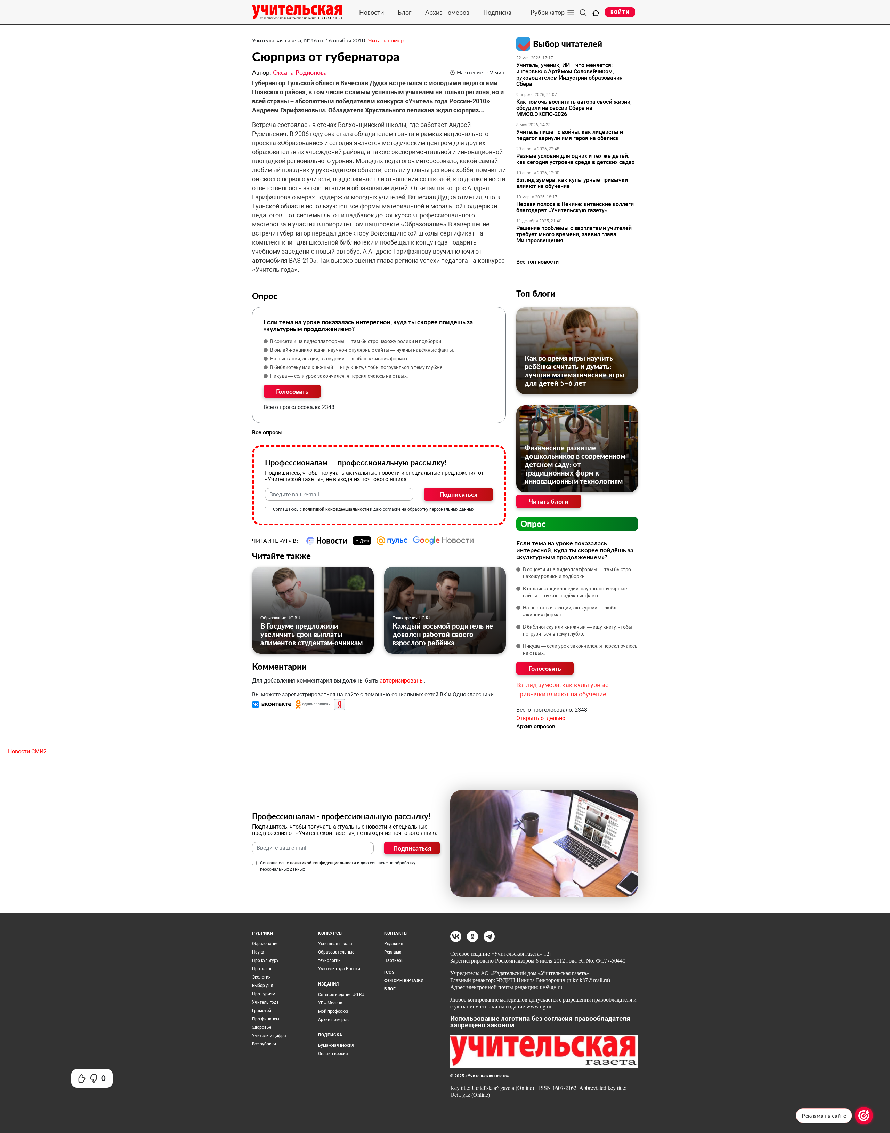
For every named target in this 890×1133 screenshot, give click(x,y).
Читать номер (386, 40)
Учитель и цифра (269, 1035)
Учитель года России (339, 968)
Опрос (533, 524)
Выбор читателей (567, 44)
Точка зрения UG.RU (412, 617)
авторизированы (402, 680)
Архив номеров (447, 12)
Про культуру (265, 960)
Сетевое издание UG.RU (341, 994)
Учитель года (265, 1002)
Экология (261, 977)
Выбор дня (262, 985)
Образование (265, 943)
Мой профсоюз (333, 1011)
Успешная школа (335, 943)
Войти (620, 12)
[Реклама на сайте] (864, 1115)
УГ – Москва (330, 1002)
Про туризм (263, 993)
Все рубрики (264, 1044)
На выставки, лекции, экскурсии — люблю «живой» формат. (339, 358)
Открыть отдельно (540, 718)
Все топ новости (537, 261)
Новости (371, 12)
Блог (404, 12)
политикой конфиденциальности (336, 509)
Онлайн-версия (333, 1053)
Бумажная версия (336, 1045)
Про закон (262, 968)
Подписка (497, 12)
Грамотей (261, 1010)
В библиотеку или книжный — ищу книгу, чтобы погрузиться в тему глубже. (357, 367)
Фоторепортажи (404, 980)
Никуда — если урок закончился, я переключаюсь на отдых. (339, 376)
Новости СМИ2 (27, 751)
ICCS (389, 972)
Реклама (393, 952)
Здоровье (261, 1027)
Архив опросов (535, 726)
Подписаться (458, 494)
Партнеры (394, 960)
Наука (258, 952)
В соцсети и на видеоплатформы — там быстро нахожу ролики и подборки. (356, 341)
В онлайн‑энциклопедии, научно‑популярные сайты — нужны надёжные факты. (362, 350)
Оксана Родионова (300, 72)
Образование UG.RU (280, 617)
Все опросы (267, 432)
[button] (272, 704)
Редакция (393, 943)
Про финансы (265, 1018)
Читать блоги (548, 501)
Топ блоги (535, 293)
